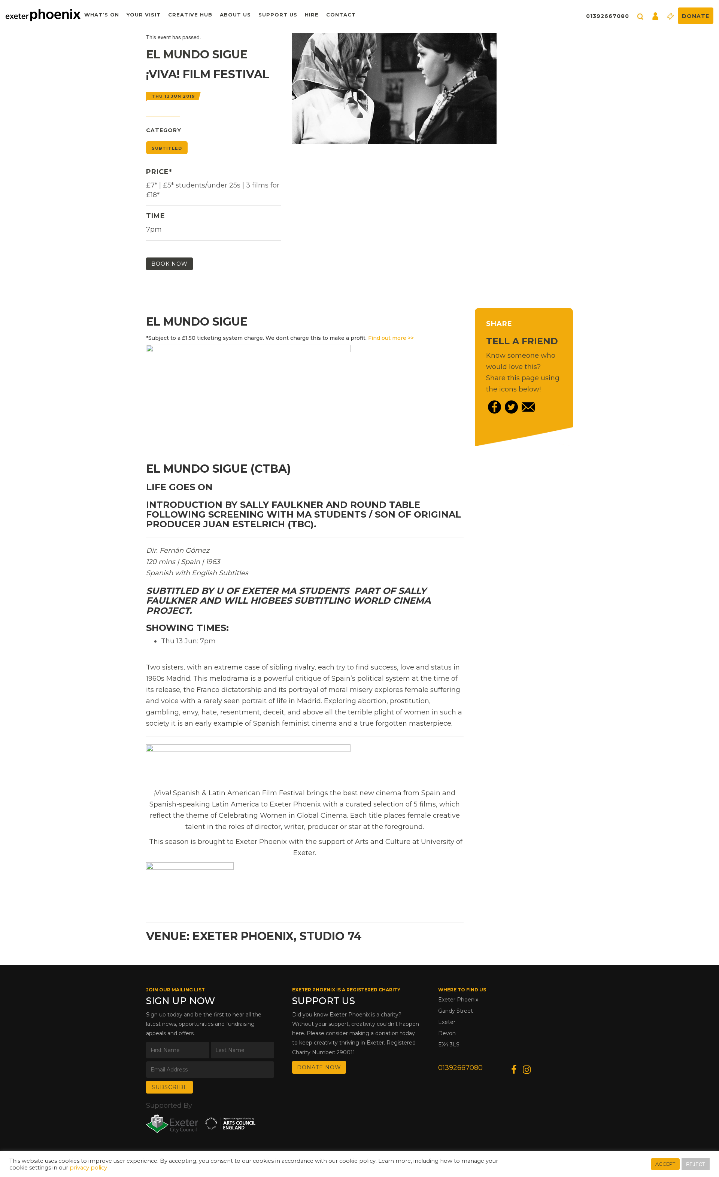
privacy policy (88, 1167)
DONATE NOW (319, 1067)
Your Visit (144, 15)
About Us (235, 15)
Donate (695, 16)
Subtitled (167, 148)
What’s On (101, 15)
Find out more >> (391, 338)
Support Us (277, 15)
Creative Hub (190, 15)
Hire (312, 15)
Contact (341, 15)
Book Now (169, 263)
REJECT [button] (695, 1164)
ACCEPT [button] (665, 1164)
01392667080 (607, 16)
